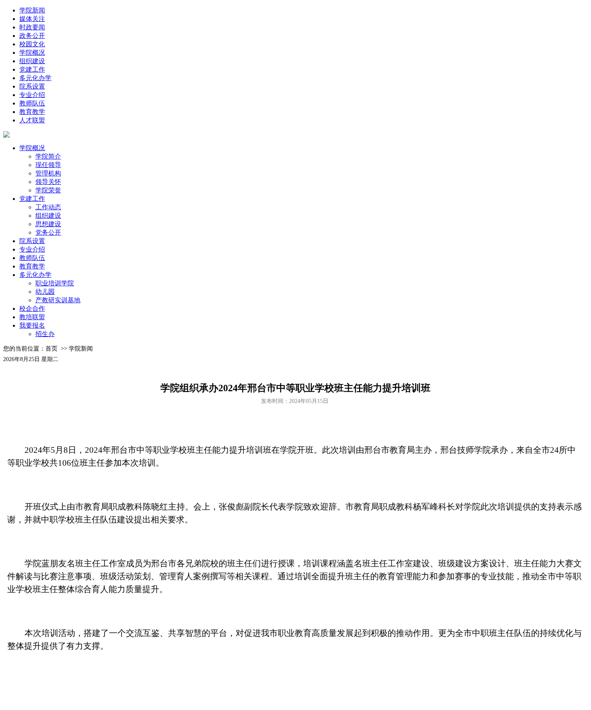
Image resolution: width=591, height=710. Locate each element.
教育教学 (32, 111)
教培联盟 (32, 317)
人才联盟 (32, 120)
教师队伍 (32, 103)
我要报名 (32, 325)
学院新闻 (32, 10)
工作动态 (48, 207)
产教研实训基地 (57, 300)
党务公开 (48, 232)
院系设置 (32, 86)
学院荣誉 (48, 190)
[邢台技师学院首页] (6, 135)
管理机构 (48, 173)
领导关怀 (48, 181)
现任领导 (48, 164)
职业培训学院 (54, 283)
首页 (51, 348)
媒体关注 (32, 18)
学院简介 (48, 156)
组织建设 (32, 61)
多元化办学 (35, 77)
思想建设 (48, 224)
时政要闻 (32, 27)
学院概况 (32, 52)
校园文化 (32, 44)
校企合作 (32, 308)
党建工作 (32, 69)
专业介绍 (32, 94)
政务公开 (32, 35)
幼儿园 (45, 291)
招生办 (45, 333)
